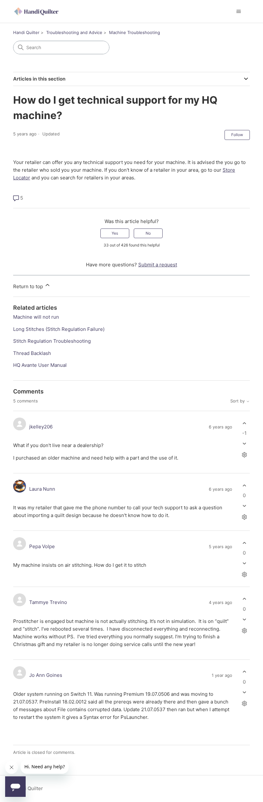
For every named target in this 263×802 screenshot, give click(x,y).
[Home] (37, 11)
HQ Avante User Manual (40, 365)
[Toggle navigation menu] (238, 11)
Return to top (28, 286)
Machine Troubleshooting (134, 32)
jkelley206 (41, 427)
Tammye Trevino (48, 602)
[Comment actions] (244, 455)
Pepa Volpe (42, 546)
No (148, 233)
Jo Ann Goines (45, 675)
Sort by (238, 401)
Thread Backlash (32, 353)
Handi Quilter (26, 32)
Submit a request (157, 265)
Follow (237, 134)
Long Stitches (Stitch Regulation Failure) (59, 329)
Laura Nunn (42, 489)
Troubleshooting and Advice (74, 32)
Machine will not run (36, 317)
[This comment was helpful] (244, 423)
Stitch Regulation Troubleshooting (52, 341)
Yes (115, 233)
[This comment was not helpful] (244, 443)
